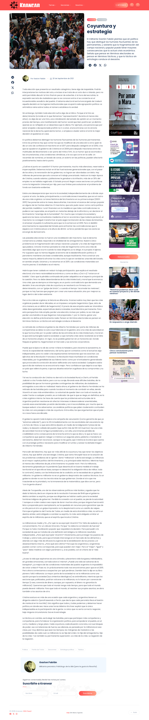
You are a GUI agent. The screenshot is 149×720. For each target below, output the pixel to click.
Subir (135, 712)
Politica (25, 649)
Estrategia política (67, 649)
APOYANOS (121, 5)
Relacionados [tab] (124, 257)
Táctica (81, 649)
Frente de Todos (38, 649)
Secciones (65, 5)
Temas (51, 5)
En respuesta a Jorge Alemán (123, 322)
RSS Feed (27, 711)
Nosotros (79, 5)
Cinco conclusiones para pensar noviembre (121, 351)
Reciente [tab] (124, 262)
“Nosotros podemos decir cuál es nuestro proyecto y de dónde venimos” (124, 291)
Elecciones (52, 649)
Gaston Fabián (39, 78)
